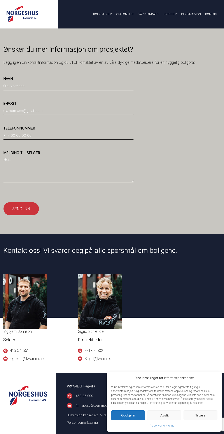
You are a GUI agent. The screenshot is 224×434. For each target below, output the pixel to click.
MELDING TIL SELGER (21, 153)
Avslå (164, 415)
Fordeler (170, 14)
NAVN (8, 78)
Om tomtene (125, 14)
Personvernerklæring (162, 425)
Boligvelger (102, 14)
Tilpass (200, 415)
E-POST (9, 103)
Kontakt (211, 14)
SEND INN (21, 209)
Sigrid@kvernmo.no (100, 358)
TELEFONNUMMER (19, 128)
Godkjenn (128, 415)
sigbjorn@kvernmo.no (28, 358)
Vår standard (148, 14)
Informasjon (191, 14)
